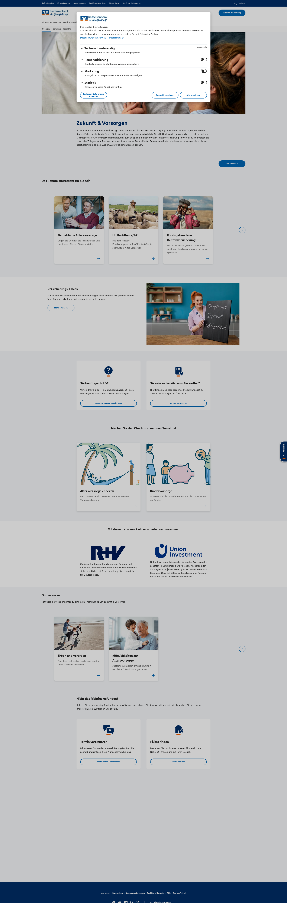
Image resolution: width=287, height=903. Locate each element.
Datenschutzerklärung (92, 37)
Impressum (115, 37)
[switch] (204, 59)
